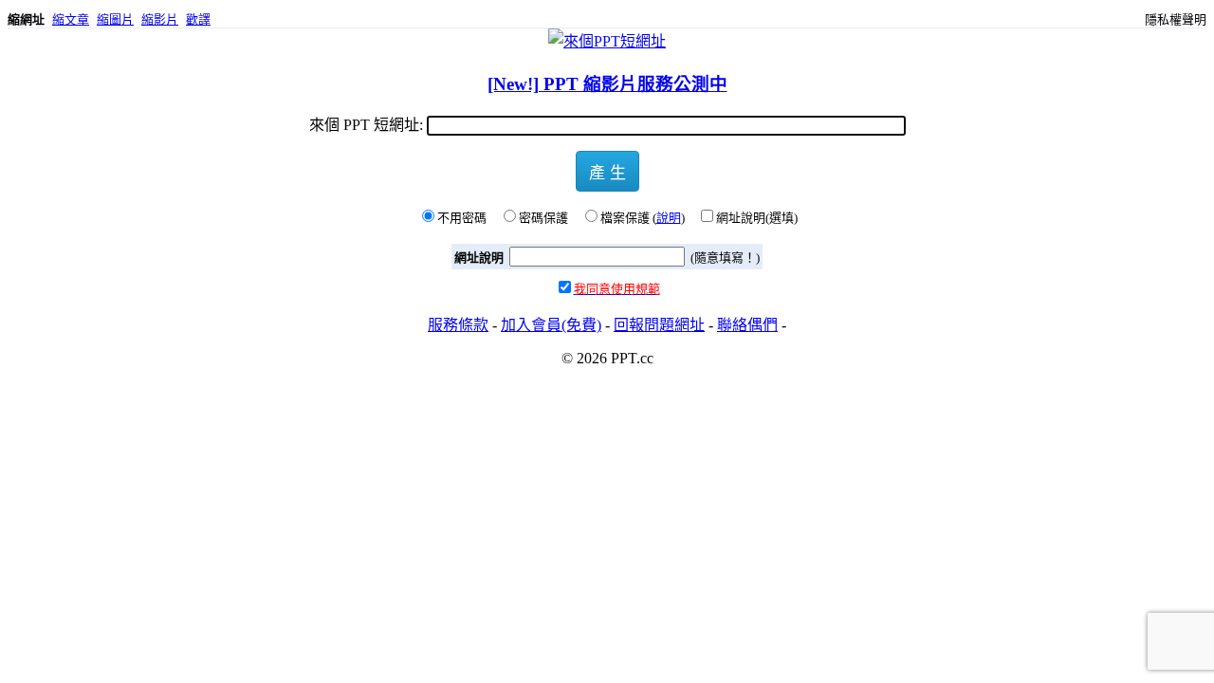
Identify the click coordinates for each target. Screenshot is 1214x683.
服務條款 (458, 325)
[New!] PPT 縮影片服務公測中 (607, 84)
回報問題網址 (659, 325)
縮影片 (159, 19)
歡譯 (198, 19)
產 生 (607, 171)
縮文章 (70, 19)
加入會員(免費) (551, 325)
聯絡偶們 (747, 325)
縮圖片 (115, 19)
